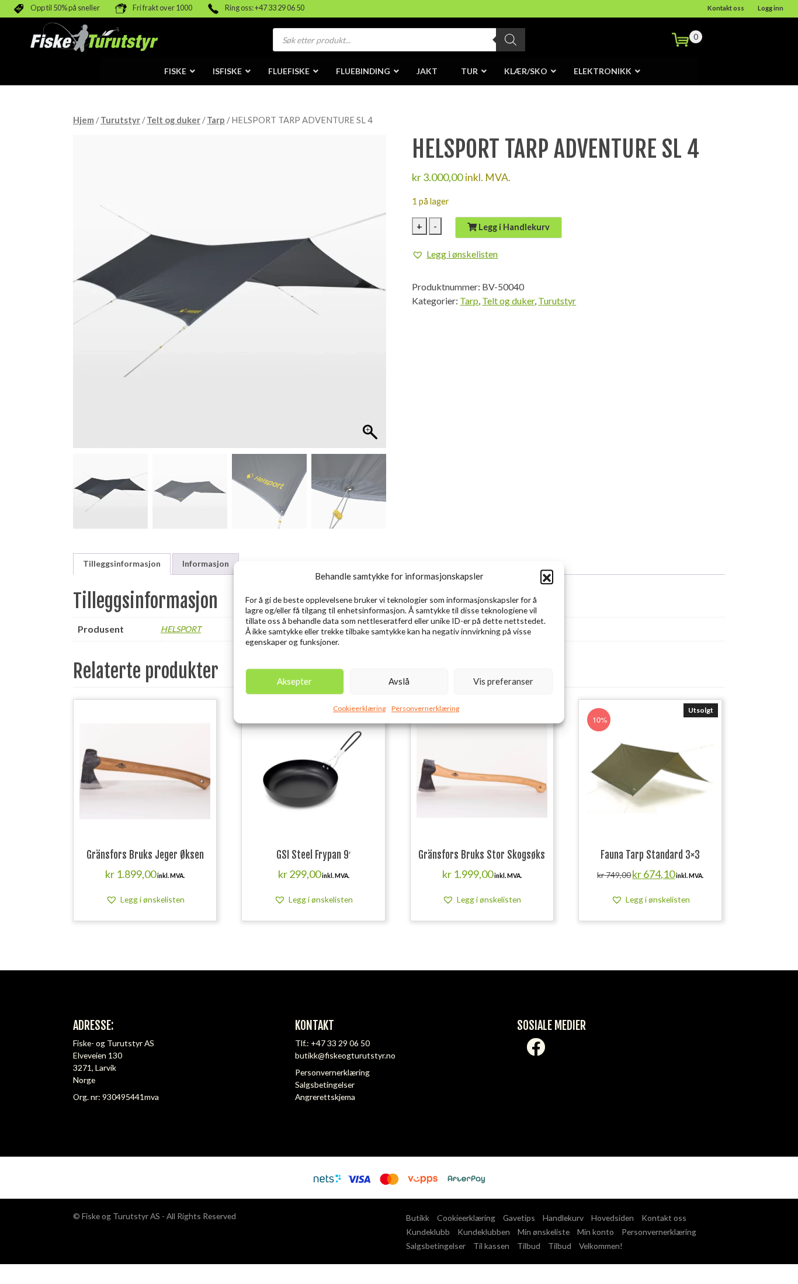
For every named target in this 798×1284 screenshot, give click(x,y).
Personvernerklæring (425, 708)
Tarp (216, 119)
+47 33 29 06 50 (340, 1043)
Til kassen (491, 1246)
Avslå (399, 681)
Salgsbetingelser (325, 1084)
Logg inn (770, 8)
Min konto (595, 1232)
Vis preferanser (503, 681)
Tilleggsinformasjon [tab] (122, 563)
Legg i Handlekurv (513, 227)
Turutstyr (120, 119)
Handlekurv (563, 1218)
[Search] (510, 39)
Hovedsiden (612, 1218)
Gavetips (519, 1218)
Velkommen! (601, 1246)
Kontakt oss (725, 8)
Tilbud (528, 1246)
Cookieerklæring (359, 708)
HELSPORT (181, 629)
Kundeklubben (483, 1232)
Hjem (83, 119)
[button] (547, 576)
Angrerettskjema (325, 1097)
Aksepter (294, 681)
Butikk (417, 1218)
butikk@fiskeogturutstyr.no (345, 1055)
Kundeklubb (428, 1232)
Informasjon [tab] (205, 563)
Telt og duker (173, 119)
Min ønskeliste (544, 1232)
